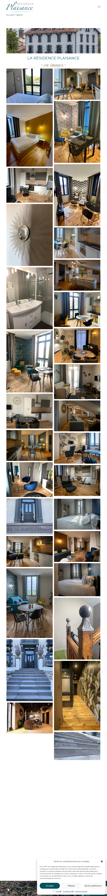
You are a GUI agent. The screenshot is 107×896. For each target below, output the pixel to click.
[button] (101, 861)
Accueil (10, 15)
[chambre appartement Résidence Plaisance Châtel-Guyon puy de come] (77, 579)
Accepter (50, 886)
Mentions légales (81, 891)
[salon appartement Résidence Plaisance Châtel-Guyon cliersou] (77, 546)
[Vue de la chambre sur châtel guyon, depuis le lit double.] (29, 86)
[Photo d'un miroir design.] (29, 235)
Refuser (71, 886)
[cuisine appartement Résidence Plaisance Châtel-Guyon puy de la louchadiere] (29, 551)
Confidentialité (68, 891)
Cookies (58, 891)
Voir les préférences (92, 886)
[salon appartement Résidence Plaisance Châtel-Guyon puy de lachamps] (29, 603)
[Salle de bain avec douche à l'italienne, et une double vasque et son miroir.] (29, 298)
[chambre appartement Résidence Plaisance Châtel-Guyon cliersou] (77, 514)
